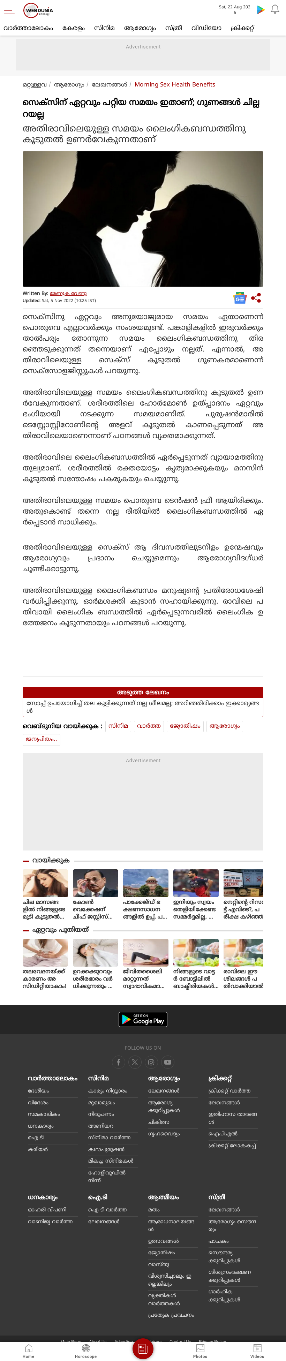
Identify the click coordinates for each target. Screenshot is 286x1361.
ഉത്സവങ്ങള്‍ (163, 1241)
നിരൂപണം (101, 1114)
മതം (154, 1210)
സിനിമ (104, 28)
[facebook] (118, 1062)
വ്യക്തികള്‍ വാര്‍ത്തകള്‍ (164, 1300)
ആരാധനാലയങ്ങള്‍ (171, 1226)
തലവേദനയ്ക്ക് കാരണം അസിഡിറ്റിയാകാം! (44, 979)
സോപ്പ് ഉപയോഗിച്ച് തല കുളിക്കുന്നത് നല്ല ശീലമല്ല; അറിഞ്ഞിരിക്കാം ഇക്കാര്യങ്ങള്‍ (143, 707)
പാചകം (219, 1241)
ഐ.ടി (36, 1138)
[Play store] (261, 9)
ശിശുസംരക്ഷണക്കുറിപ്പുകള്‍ (230, 1276)
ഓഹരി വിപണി (47, 1210)
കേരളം (73, 28)
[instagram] (167, 1062)
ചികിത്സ (159, 1122)
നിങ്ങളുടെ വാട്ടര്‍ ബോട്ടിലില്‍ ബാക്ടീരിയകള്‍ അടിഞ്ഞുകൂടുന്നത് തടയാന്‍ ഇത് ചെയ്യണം (195, 979)
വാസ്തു (158, 1265)
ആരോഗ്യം (140, 28)
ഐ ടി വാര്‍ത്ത (107, 1210)
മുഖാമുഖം (101, 1103)
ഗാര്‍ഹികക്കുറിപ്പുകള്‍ (224, 1296)
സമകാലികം (44, 1114)
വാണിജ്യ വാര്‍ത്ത (50, 1222)
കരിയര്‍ (38, 1150)
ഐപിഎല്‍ (223, 1134)
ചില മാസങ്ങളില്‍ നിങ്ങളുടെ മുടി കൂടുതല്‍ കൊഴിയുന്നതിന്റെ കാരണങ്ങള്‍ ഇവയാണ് (44, 910)
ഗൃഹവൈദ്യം (164, 1134)
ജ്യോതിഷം (185, 726)
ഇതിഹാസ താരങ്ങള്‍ (233, 1118)
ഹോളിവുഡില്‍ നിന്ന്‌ (107, 1177)
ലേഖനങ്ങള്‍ (109, 85)
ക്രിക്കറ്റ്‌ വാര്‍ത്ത (229, 1091)
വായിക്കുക (51, 861)
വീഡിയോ (206, 28)
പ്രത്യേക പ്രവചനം (171, 1315)
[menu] (11, 10)
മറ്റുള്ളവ (35, 85)
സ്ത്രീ (173, 28)
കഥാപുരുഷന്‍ (106, 1150)
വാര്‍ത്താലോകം (28, 28)
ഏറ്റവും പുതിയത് (60, 930)
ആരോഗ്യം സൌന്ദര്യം (232, 1226)
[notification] (275, 9)
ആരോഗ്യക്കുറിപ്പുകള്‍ (164, 1107)
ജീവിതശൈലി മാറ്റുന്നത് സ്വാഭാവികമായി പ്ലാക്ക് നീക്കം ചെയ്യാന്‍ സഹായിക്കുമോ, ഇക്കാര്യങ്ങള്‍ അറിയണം (145, 979)
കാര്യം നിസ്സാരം (107, 1091)
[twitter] (135, 1062)
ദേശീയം (38, 1091)
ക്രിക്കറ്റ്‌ (242, 28)
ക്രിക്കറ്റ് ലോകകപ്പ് (232, 1146)
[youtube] (151, 1062)
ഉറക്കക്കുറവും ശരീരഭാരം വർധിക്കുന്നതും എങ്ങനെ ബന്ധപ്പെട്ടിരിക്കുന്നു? (94, 979)
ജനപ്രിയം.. (41, 739)
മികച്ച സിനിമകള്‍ (111, 1161)
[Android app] (143, 1019)
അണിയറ (100, 1126)
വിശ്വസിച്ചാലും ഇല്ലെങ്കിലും (169, 1280)
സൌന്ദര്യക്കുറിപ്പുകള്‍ (224, 1257)
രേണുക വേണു (68, 294)
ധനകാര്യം (41, 1126)
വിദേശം (38, 1103)
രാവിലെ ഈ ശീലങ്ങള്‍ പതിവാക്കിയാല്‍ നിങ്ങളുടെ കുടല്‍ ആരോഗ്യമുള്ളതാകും (244, 979)
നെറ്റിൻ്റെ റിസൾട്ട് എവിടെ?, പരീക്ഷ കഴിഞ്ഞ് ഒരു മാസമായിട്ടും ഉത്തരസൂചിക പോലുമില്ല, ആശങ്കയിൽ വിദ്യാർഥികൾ (246, 910)
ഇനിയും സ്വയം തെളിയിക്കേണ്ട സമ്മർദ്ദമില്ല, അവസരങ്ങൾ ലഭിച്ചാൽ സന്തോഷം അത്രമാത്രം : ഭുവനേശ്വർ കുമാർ (195, 910)
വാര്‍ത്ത (149, 726)
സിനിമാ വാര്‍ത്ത (109, 1138)
